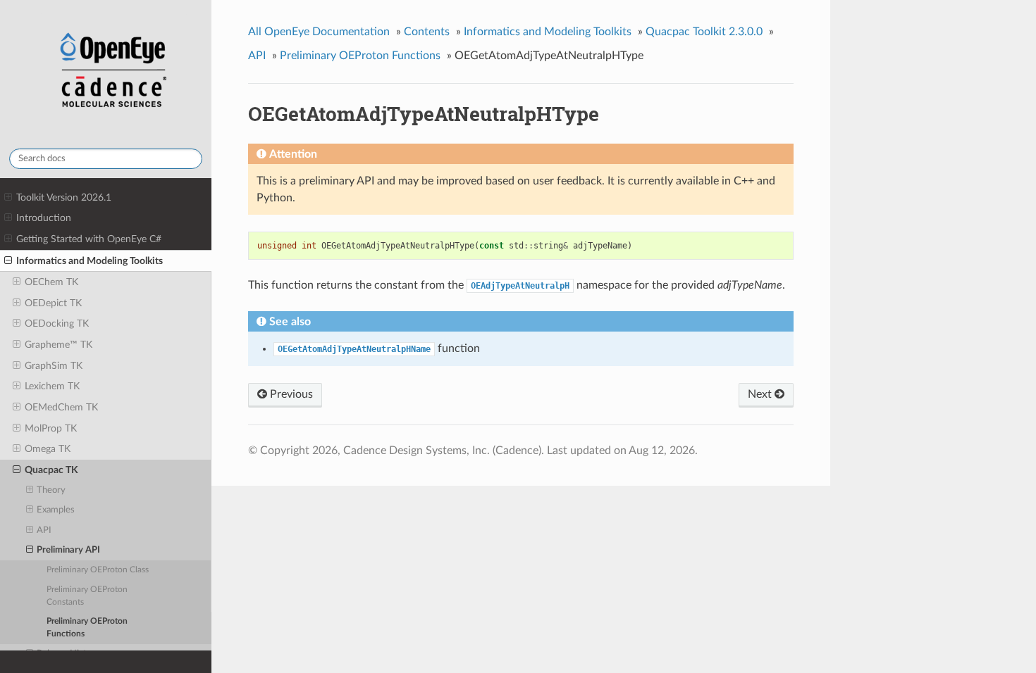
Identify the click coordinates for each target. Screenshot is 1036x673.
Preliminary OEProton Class (98, 570)
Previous (290, 394)
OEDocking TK (57, 323)
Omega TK (47, 449)
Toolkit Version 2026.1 (63, 197)
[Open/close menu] (8, 197)
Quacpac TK (51, 470)
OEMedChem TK (61, 407)
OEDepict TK (53, 303)
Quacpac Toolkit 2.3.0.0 (704, 31)
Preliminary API (68, 550)
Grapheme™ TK (58, 344)
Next (761, 394)
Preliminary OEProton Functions (87, 627)
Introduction (43, 218)
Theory (51, 490)
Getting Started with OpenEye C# (88, 239)
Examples (56, 510)
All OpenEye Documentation (319, 31)
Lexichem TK (52, 386)
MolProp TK (51, 428)
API (44, 530)
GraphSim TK (53, 365)
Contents (427, 31)
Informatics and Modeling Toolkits (89, 261)
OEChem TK (51, 282)
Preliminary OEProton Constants (87, 596)
